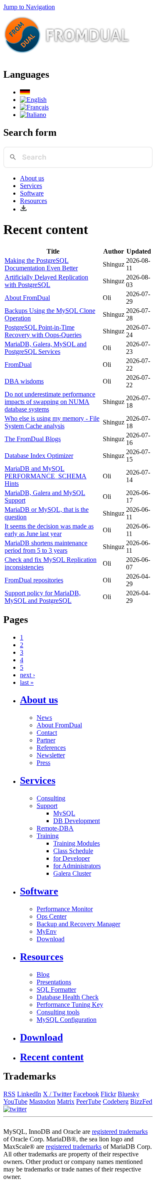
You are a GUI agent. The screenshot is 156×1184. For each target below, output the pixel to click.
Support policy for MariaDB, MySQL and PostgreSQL (43, 596)
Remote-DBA (55, 828)
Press (43, 762)
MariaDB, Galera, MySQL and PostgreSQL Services (46, 347)
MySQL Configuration (67, 1019)
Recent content (52, 1057)
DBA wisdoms (24, 381)
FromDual (18, 364)
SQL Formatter (56, 989)
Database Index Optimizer (39, 455)
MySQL (64, 813)
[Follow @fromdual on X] (15, 1109)
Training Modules (76, 843)
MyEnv (47, 931)
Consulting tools (58, 1012)
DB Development (76, 820)
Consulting (51, 798)
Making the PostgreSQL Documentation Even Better (41, 264)
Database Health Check (68, 997)
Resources (33, 200)
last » (27, 682)
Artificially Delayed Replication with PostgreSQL (46, 281)
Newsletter (51, 755)
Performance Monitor (65, 908)
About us (32, 178)
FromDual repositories (34, 580)
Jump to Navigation (29, 6)
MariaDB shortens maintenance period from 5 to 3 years (46, 546)
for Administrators (77, 865)
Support (47, 805)
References (51, 747)
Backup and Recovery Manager (78, 923)
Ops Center (52, 916)
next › (27, 674)
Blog (43, 974)
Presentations (54, 982)
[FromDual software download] (23, 209)
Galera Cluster (72, 873)
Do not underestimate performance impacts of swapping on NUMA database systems (50, 402)
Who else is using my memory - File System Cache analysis (52, 422)
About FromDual (27, 297)
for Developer (71, 858)
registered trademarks (120, 1131)
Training (48, 835)
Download (50, 939)
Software (32, 193)
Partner (46, 740)
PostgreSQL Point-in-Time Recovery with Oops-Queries (43, 331)
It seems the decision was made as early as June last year (49, 530)
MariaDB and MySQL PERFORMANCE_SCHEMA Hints (46, 476)
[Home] (67, 56)
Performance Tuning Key (70, 1004)
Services (31, 185)
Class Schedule (73, 850)
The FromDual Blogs (33, 438)
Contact (47, 732)
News (44, 717)
